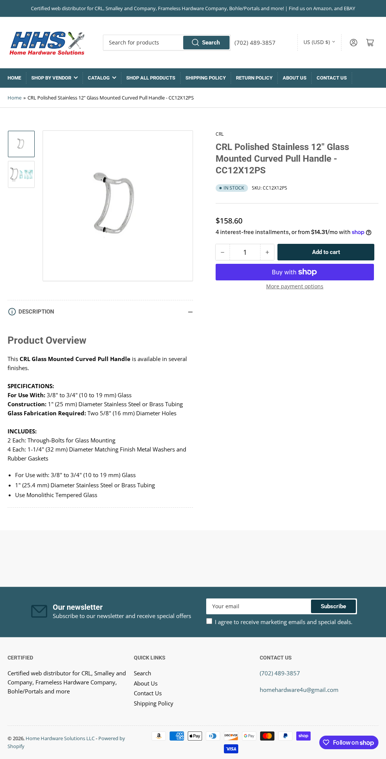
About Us (294, 78)
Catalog (99, 78)
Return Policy (254, 78)
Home (14, 78)
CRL (220, 134)
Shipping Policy (205, 78)
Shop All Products (150, 78)
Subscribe (333, 606)
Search (211, 42)
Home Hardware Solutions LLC (60, 738)
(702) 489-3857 (280, 673)
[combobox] (167, 42)
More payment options (294, 286)
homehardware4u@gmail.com (299, 689)
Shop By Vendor (51, 78)
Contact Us (332, 78)
